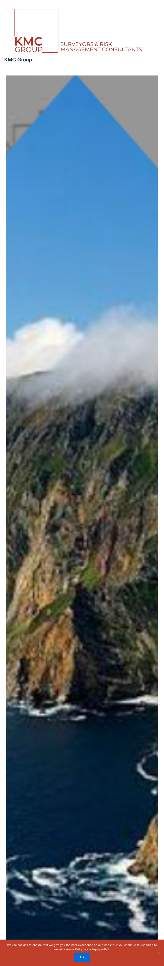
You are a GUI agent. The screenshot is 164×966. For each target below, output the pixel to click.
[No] (159, 953)
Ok (82, 957)
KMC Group (18, 60)
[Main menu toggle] (155, 33)
